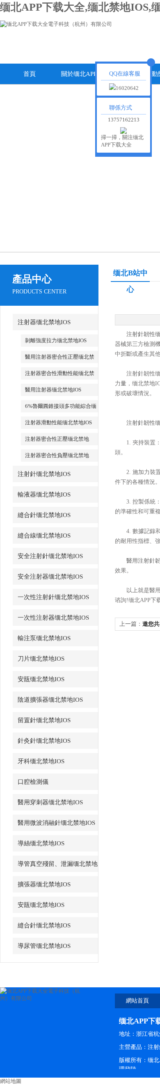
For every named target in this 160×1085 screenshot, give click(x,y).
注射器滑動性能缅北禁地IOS (58, 422)
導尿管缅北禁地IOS (44, 946)
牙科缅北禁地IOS (41, 761)
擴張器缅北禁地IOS (44, 884)
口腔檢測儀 (33, 781)
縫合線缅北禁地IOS (44, 535)
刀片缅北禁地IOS (41, 658)
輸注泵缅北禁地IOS (44, 638)
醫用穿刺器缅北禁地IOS (50, 802)
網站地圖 (10, 1081)
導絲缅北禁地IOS (41, 843)
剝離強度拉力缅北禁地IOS (56, 340)
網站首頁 (137, 1001)
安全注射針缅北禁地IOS (50, 556)
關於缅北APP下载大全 (88, 77)
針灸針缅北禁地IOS (44, 740)
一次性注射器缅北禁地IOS (53, 617)
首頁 (29, 74)
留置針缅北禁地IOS (44, 720)
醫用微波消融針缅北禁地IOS (56, 822)
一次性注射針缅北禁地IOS (53, 597)
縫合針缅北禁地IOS (44, 515)
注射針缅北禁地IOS (44, 474)
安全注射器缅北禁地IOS (50, 576)
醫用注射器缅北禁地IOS (53, 390)
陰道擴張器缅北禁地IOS (50, 699)
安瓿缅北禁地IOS (41, 679)
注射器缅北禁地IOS (44, 322)
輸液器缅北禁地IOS (44, 494)
